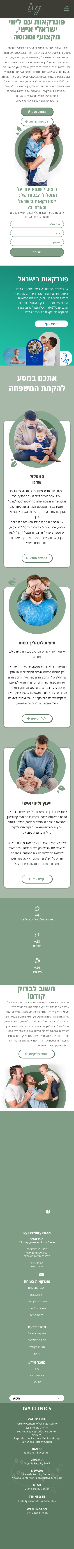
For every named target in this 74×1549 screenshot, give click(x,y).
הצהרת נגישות (37, 1263)
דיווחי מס (37, 1354)
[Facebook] (48, 1211)
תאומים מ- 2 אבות (37, 1308)
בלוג (37, 1368)
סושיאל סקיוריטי (37, 1347)
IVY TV (37, 1382)
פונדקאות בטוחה (37, 1281)
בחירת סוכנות (36, 1315)
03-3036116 (33, 1249)
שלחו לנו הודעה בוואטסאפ (37, 1256)
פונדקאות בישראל (37, 1333)
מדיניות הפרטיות (37, 1266)
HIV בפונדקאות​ (37, 1375)
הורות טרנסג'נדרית (37, 1340)
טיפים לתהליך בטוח (37, 1301)
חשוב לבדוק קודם (36, 1287)
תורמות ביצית (36, 1294)
